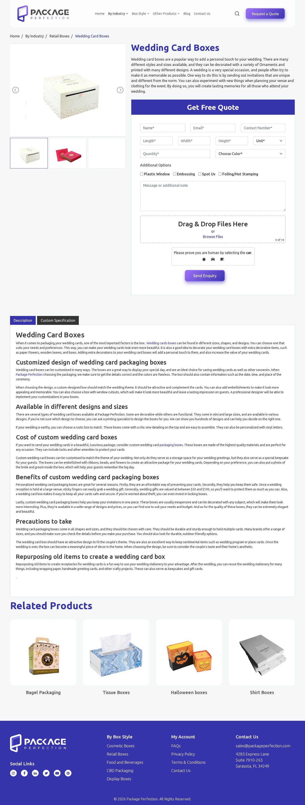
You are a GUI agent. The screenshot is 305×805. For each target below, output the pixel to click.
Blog (186, 13)
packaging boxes (171, 445)
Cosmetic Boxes (121, 746)
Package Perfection (29, 374)
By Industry (116, 13)
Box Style (139, 13)
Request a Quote (265, 14)
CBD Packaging (120, 770)
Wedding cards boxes (161, 343)
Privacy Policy (183, 754)
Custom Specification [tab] (58, 320)
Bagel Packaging (43, 692)
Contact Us (202, 13)
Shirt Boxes (262, 692)
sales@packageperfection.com (263, 746)
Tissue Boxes (116, 692)
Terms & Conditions (188, 762)
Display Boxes (119, 778)
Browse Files (213, 237)
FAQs (176, 746)
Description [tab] (23, 320)
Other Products (164, 13)
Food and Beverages (125, 762)
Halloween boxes (189, 692)
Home (99, 13)
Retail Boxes (117, 754)
